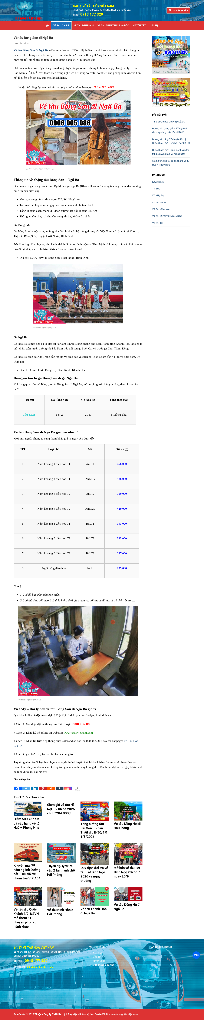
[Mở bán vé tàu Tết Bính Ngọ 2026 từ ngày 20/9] (128, 854)
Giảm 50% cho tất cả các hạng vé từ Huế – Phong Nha (27, 823)
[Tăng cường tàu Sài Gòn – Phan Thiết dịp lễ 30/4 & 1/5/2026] (94, 811)
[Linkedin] (34, 786)
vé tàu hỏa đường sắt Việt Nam (120, 1014)
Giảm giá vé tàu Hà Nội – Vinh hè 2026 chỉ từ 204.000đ (61, 809)
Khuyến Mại (158, 181)
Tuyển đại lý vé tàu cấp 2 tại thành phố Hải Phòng (61, 870)
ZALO (196, 955)
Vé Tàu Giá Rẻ (22, 43)
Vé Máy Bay (158, 195)
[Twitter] (26, 786)
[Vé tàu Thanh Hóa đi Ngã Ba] (94, 896)
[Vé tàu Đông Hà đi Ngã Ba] (128, 894)
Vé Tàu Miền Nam (161, 209)
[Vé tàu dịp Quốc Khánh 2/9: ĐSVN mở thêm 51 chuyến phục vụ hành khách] (28, 896)
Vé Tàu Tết (157, 223)
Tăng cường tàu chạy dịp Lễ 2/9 (168, 121)
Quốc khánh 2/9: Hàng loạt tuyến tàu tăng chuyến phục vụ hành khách (170, 152)
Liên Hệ (97, 957)
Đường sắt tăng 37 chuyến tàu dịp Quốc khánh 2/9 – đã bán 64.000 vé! (171, 141)
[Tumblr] (59, 786)
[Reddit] (51, 786)
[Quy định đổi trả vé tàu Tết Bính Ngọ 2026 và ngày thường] (94, 854)
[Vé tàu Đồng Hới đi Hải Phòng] (128, 811)
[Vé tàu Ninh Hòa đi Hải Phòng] (61, 897)
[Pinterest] (43, 786)
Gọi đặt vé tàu (179, 10)
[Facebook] (18, 786)
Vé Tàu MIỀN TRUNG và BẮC (167, 216)
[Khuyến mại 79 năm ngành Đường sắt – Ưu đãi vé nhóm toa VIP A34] (28, 852)
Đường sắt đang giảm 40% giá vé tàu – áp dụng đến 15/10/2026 (169, 130)
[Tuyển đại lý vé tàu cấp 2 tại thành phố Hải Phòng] (61, 853)
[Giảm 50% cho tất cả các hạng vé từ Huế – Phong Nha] (28, 809)
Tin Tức (156, 188)
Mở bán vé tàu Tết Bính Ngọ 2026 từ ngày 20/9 (127, 872)
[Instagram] (68, 786)
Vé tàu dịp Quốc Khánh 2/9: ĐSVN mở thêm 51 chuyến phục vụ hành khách (26, 918)
